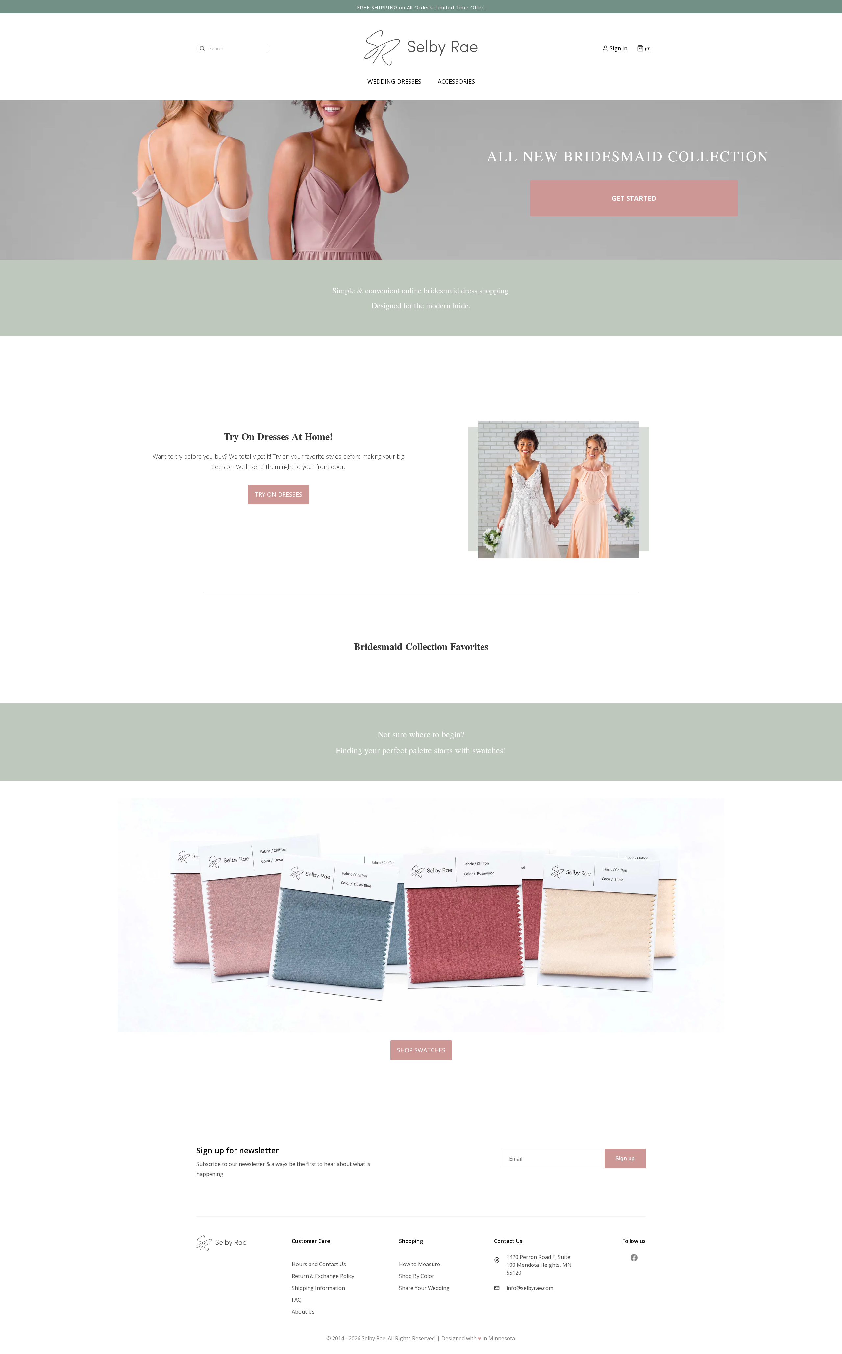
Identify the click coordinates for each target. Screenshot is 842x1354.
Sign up (625, 1158)
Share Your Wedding (424, 1287)
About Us (303, 1311)
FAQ (297, 1299)
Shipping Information (318, 1287)
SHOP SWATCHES (421, 1050)
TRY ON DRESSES (278, 494)
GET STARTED (634, 198)
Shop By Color (416, 1276)
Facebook (634, 1257)
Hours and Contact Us (319, 1264)
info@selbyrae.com (530, 1287)
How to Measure (419, 1264)
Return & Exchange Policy (323, 1276)
